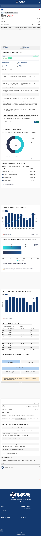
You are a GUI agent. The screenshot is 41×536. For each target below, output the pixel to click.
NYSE (2, 512)
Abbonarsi (36, 121)
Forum (38, 27)
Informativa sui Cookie (25, 522)
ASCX (2, 12)
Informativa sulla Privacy (26, 520)
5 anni (3, 210)
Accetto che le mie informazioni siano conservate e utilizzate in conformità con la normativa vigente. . (21, 123)
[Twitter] (20, 501)
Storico (25, 27)
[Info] (38, 132)
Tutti (7, 210)
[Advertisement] (20, 37)
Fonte (37, 185)
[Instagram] (23, 501)
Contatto (23, 528)
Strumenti (30, 27)
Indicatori (21, 27)
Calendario (16, 27)
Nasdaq (2, 514)
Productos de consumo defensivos (11, 12)
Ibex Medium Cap (4, 510)
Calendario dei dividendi (26, 508)
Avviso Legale (24, 524)
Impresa (34, 27)
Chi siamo (23, 526)
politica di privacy (36, 123)
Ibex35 (2, 508)
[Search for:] (20, 6)
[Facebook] (17, 501)
